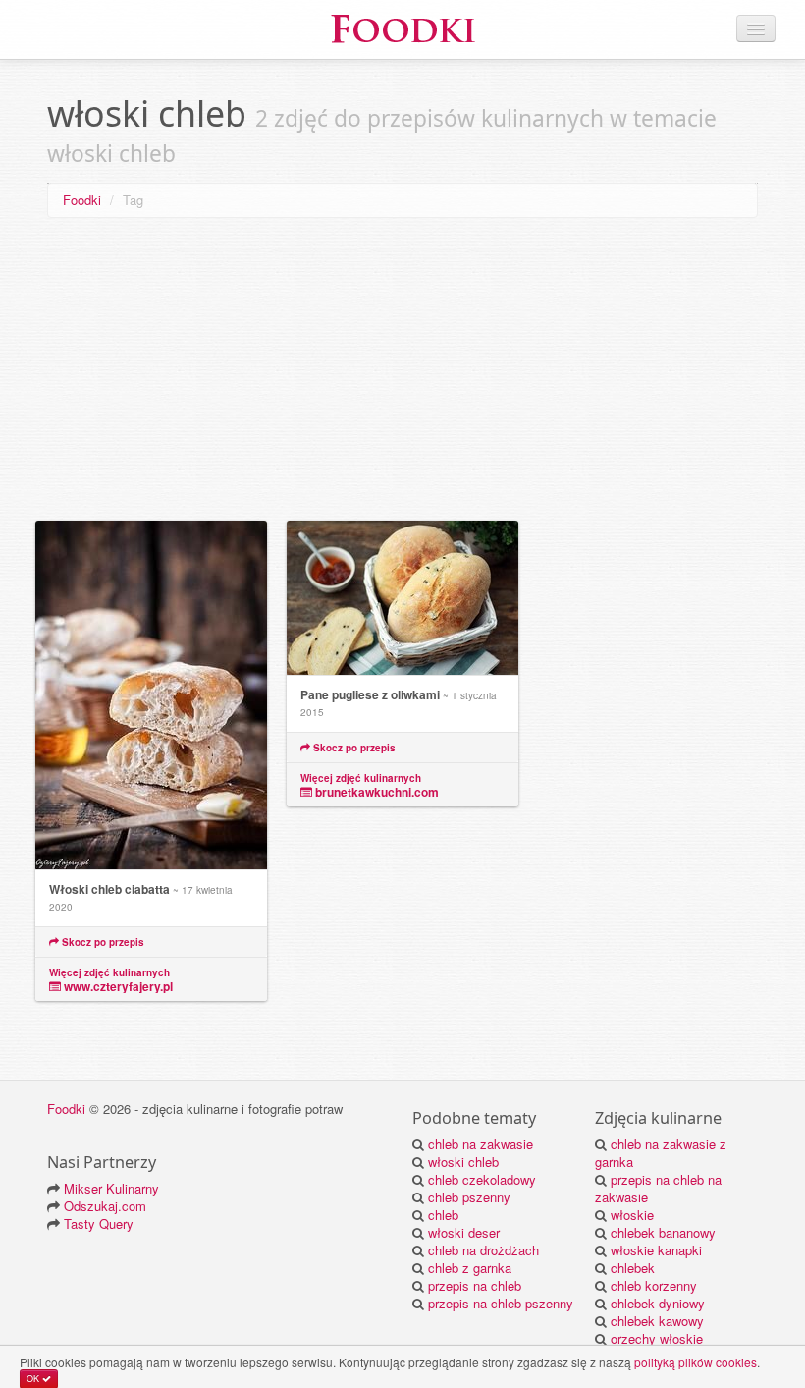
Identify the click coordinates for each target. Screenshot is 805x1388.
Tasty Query (99, 1223)
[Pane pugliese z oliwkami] (402, 598)
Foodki (82, 200)
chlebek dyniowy (658, 1303)
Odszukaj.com (105, 1205)
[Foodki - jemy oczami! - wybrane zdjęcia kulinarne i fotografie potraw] (402, 27)
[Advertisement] (402, 373)
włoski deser (464, 1232)
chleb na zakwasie (480, 1144)
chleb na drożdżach (483, 1250)
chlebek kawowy (657, 1320)
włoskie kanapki (656, 1250)
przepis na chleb (474, 1285)
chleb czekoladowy (482, 1179)
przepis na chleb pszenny (500, 1303)
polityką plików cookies (695, 1362)
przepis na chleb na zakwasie (658, 1188)
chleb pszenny (469, 1197)
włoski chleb (463, 1161)
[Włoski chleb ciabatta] (151, 695)
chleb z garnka (469, 1267)
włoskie (632, 1214)
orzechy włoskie (657, 1338)
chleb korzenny (654, 1285)
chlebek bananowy (663, 1232)
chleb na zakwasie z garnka (660, 1153)
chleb (443, 1214)
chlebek (633, 1267)
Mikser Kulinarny (111, 1188)
